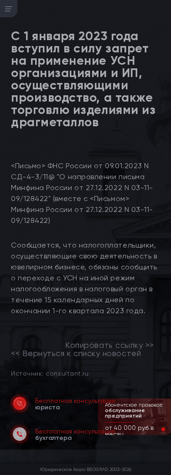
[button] (156, 429)
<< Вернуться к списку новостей (76, 353)
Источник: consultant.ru (49, 373)
